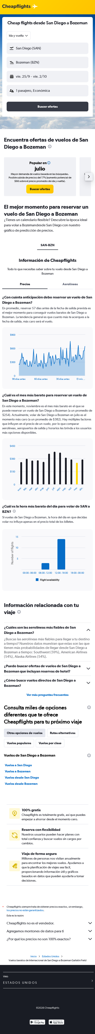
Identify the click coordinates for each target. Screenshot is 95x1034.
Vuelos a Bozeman (17, 771)
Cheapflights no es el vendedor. (30, 923)
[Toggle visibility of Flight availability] (48, 579)
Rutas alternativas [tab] (62, 733)
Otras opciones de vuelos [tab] (24, 733)
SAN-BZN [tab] (48, 245)
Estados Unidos (50, 956)
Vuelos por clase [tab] (50, 743)
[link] (39, 189)
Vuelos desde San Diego (22, 777)
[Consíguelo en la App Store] (56, 1022)
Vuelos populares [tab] (19, 743)
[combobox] (19, 35)
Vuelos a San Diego (18, 765)
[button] (47, 48)
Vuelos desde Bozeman (21, 783)
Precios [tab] (25, 284)
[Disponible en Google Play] (37, 1022)
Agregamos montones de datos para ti (35, 931)
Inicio (33, 956)
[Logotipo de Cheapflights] (16, 7)
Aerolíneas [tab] (70, 284)
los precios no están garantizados (25, 910)
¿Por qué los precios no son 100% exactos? (39, 939)
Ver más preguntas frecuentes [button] (47, 695)
